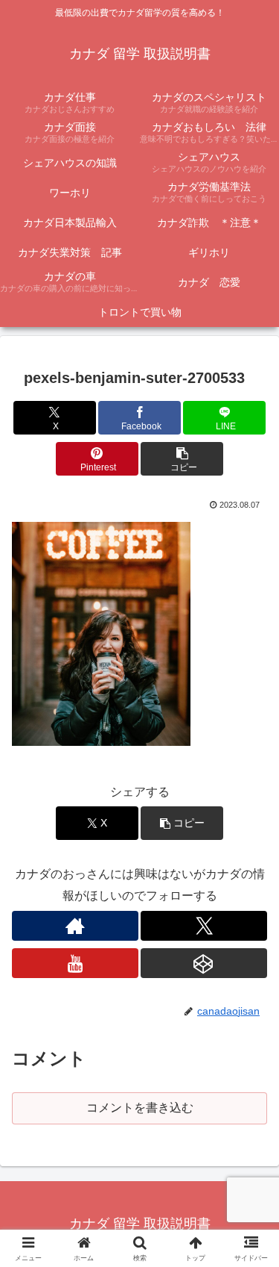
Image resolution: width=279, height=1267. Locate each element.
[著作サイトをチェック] (75, 926)
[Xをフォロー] (204, 926)
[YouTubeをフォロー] (75, 963)
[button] (182, 459)
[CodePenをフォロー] (204, 963)
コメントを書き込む (139, 1107)
